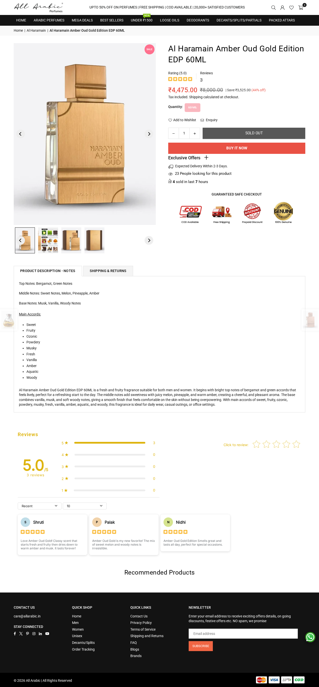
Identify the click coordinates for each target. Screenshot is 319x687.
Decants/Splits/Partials (239, 20)
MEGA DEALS (82, 20)
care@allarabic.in (27, 616)
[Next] (149, 134)
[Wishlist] (291, 7)
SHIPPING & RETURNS (108, 271)
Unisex (77, 636)
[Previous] (20, 134)
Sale (150, 49)
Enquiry (211, 120)
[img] (180, 79)
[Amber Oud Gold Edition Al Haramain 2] (94, 240)
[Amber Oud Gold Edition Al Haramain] (25, 240)
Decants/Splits (83, 643)
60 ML (192, 107)
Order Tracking (83, 649)
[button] (300, 7)
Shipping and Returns (146, 636)
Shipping (196, 97)
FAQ (133, 643)
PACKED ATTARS (282, 20)
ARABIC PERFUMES (49, 20)
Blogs (134, 649)
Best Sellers (111, 18)
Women (78, 629)
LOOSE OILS (169, 20)
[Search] (273, 7)
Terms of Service (143, 629)
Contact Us (139, 616)
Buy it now (236, 148)
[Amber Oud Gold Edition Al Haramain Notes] (48, 240)
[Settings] (282, 7)
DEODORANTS (198, 20)
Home (21, 20)
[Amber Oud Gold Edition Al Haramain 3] (71, 240)
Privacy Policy (141, 623)
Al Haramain (36, 30)
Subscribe (200, 646)
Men (75, 623)
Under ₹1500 (142, 18)
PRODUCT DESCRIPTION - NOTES (48, 271)
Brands (136, 656)
